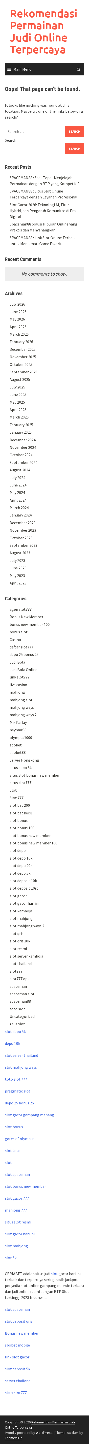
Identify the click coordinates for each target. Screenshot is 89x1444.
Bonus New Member (26, 616)
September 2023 (23, 545)
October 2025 (21, 364)
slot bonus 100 (22, 827)
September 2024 (23, 462)
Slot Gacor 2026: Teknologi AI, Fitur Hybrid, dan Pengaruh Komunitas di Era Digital (43, 210)
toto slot (17, 1008)
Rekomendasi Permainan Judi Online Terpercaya (43, 31)
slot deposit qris (18, 1321)
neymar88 (18, 729)
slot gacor (18, 895)
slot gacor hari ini (24, 903)
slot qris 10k (20, 940)
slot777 (16, 971)
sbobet (16, 744)
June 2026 (18, 311)
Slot (13, 790)
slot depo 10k (21, 858)
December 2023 (23, 522)
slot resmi (18, 948)
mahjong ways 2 (23, 714)
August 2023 (20, 552)
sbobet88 (18, 752)
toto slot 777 (16, 1079)
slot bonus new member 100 (33, 842)
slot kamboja (21, 910)
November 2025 (23, 356)
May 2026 (17, 319)
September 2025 (23, 371)
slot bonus (19, 820)
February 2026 (21, 341)
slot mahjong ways (21, 1067)
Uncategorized (22, 1016)
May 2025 (17, 402)
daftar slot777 (21, 646)
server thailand (17, 1380)
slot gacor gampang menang (29, 1114)
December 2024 (23, 439)
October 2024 (21, 454)
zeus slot (17, 1023)
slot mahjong (21, 918)
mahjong (17, 692)
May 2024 (17, 492)
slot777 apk (19, 978)
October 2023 (21, 537)
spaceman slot (22, 993)
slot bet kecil (21, 812)
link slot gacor (17, 1356)
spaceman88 (20, 1001)
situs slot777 (20, 782)
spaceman (18, 986)
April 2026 (18, 326)
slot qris (16, 933)
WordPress (44, 1432)
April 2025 (18, 409)
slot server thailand (21, 1055)
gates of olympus (19, 1138)
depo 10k (12, 1043)
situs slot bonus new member (35, 775)
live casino (18, 684)
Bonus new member (22, 1333)
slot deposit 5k (17, 1368)
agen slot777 (21, 609)
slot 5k (11, 1257)
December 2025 (23, 349)
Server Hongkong (24, 760)
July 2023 (17, 560)
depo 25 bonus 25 (24, 654)
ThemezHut (13, 1438)
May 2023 (17, 575)
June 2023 (18, 567)
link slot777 (20, 676)
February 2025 (21, 424)
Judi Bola (17, 662)
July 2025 (17, 387)
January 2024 (21, 515)
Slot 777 (16, 797)
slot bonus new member (30, 835)
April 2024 (18, 500)
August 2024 (20, 469)
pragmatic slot (17, 1091)
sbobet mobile (17, 1345)
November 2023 (23, 530)
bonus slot (19, 631)
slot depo (18, 850)
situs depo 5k (21, 767)
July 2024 (17, 477)
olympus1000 (21, 737)
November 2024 (23, 447)
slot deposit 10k (23, 880)
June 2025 (18, 394)
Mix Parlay (18, 722)
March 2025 (19, 417)
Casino (15, 639)
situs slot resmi (18, 1221)
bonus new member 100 (30, 624)
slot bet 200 (20, 805)
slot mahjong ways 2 (27, 925)
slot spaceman (17, 1174)
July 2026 (17, 304)
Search (10, 140)
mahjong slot (21, 699)
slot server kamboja (26, 956)
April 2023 (18, 582)
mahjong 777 (16, 1210)
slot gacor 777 (17, 1198)
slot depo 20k (21, 865)
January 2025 (21, 432)
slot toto (13, 1150)
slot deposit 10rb (24, 888)
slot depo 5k (20, 873)
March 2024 (19, 507)
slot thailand (21, 963)
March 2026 (19, 334)
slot (8, 1162)
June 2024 (18, 484)
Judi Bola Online (23, 669)
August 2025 (20, 379)
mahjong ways (22, 707)
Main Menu (22, 69)
